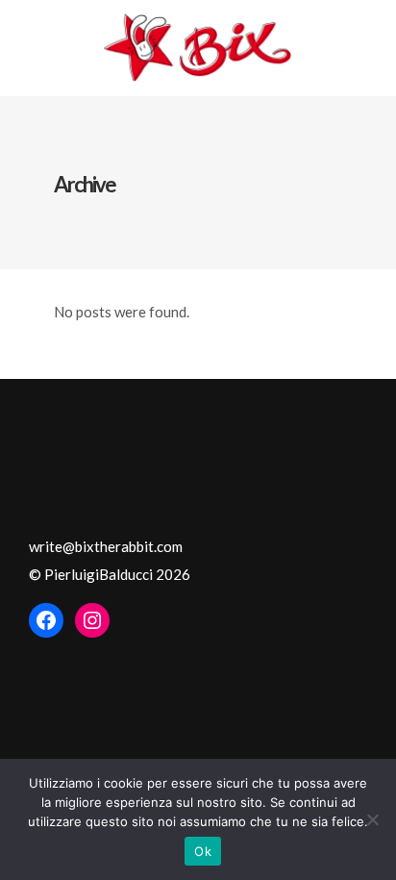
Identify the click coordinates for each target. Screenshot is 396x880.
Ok (202, 851)
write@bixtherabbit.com (106, 546)
